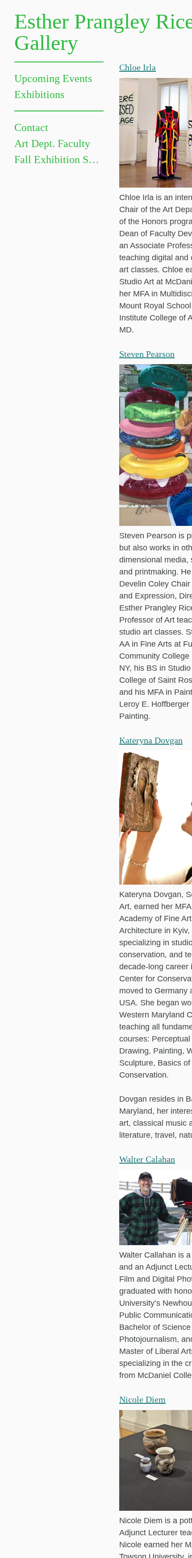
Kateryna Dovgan (151, 740)
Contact (31, 127)
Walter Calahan (147, 1159)
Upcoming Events (53, 78)
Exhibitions (39, 94)
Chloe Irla (137, 67)
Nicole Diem (142, 1399)
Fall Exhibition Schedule (59, 159)
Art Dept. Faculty (52, 143)
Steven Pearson (147, 354)
